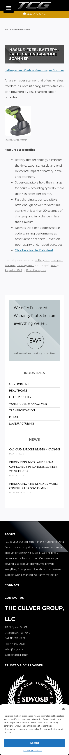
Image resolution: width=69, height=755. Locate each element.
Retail (14, 417)
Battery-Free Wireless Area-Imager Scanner (34, 70)
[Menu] (8, 8)
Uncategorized (25, 265)
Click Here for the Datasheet (34, 250)
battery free (42, 260)
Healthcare (18, 390)
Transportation (22, 410)
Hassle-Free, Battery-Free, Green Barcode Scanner (34, 54)
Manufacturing (21, 423)
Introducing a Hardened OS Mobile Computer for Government (34, 486)
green (53, 265)
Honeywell (57, 260)
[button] (63, 709)
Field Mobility (20, 397)
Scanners (10, 265)
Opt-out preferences (33, 751)
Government (19, 384)
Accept (34, 743)
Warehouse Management (29, 404)
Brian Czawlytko (36, 270)
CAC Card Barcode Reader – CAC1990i (34, 449)
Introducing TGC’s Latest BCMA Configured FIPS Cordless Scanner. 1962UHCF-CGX (33, 467)
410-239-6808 (36, 14)
